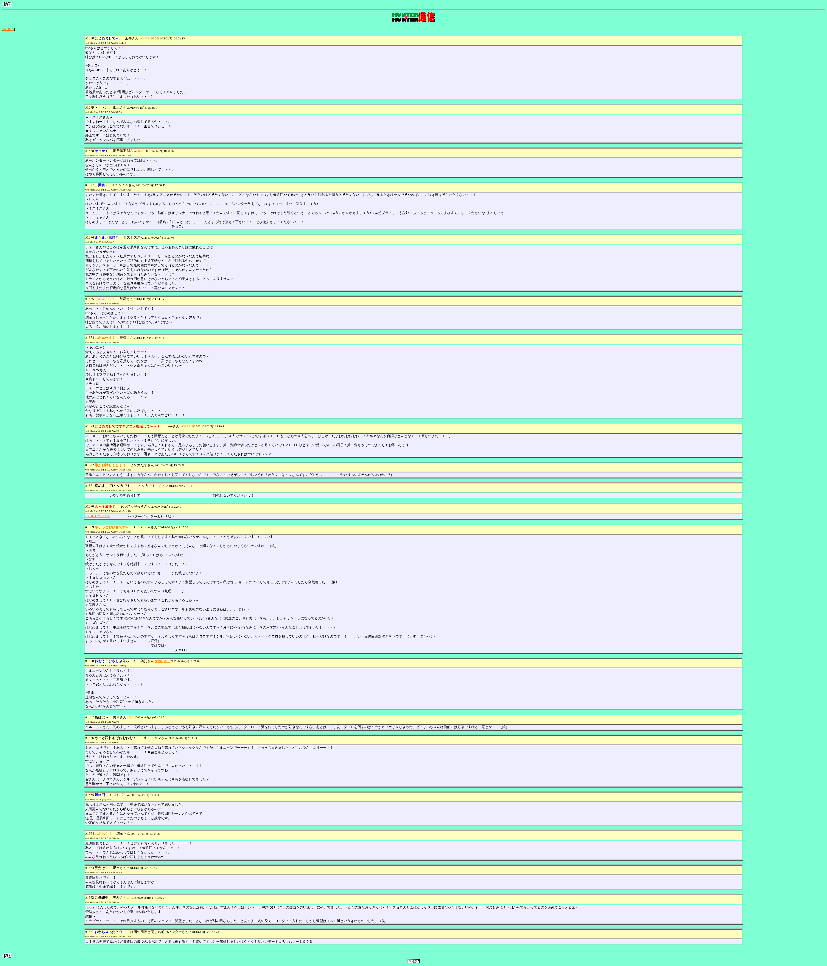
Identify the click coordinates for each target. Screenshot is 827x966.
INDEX (8, 29)
